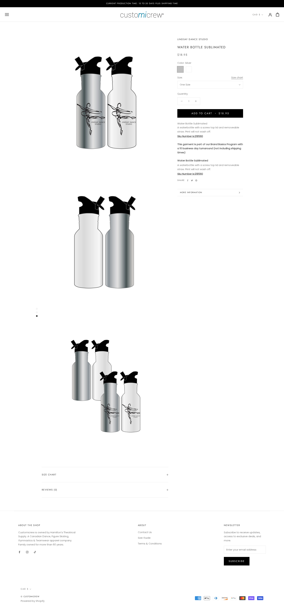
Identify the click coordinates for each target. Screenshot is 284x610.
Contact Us (145, 532)
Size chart (237, 77)
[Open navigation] (7, 14)
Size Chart (49, 474)
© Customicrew (30, 596)
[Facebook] (188, 180)
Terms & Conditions (150, 543)
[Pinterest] (196, 180)
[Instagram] (27, 552)
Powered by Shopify (33, 601)
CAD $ (256, 14)
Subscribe (237, 561)
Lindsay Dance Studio (192, 39)
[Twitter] (192, 180)
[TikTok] (35, 552)
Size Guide (144, 538)
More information (191, 192)
